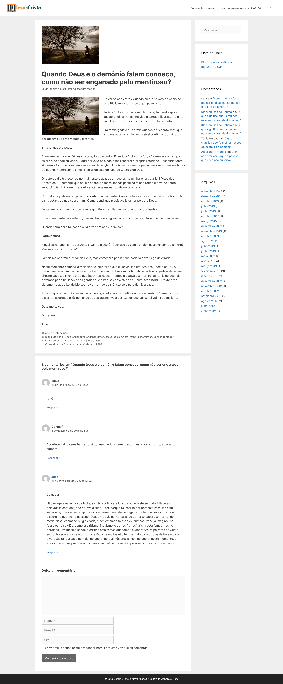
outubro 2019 (210, 201)
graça (100, 336)
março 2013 (209, 266)
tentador (168, 336)
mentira (134, 336)
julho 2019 (208, 206)
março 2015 (209, 221)
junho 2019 (208, 211)
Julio (54, 477)
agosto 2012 (209, 301)
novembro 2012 (211, 286)
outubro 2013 (210, 236)
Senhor (157, 336)
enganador (78, 336)
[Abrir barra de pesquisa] (271, 8)
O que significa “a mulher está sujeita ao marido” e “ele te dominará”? (221, 102)
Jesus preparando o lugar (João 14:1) (242, 8)
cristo (48, 333)
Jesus (108, 336)
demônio (58, 336)
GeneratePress (170, 678)
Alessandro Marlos (213, 151)
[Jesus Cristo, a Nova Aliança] (25, 7)
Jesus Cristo (121, 336)
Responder (53, 407)
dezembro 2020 (211, 196)
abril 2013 (207, 261)
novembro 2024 (211, 191)
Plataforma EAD (211, 67)
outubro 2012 (210, 291)
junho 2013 (208, 251)
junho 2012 (208, 311)
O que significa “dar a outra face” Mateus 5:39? (73, 344)
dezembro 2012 (211, 281)
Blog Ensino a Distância (216, 62)
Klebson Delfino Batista (216, 111)
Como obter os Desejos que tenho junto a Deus (73, 340)
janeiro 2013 (209, 276)
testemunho (60, 333)
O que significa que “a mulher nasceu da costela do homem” (221, 116)
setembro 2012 (211, 296)
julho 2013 (208, 246)
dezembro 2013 (211, 226)
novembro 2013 (211, 231)
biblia (48, 336)
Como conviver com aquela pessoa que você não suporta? (220, 156)
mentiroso (146, 336)
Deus (68, 336)
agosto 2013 (209, 241)
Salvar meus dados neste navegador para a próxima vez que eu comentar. (96, 647)
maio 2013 (208, 256)
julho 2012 (208, 306)
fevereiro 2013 (210, 271)
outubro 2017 (210, 216)
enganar (91, 336)
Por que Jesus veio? (202, 8)
